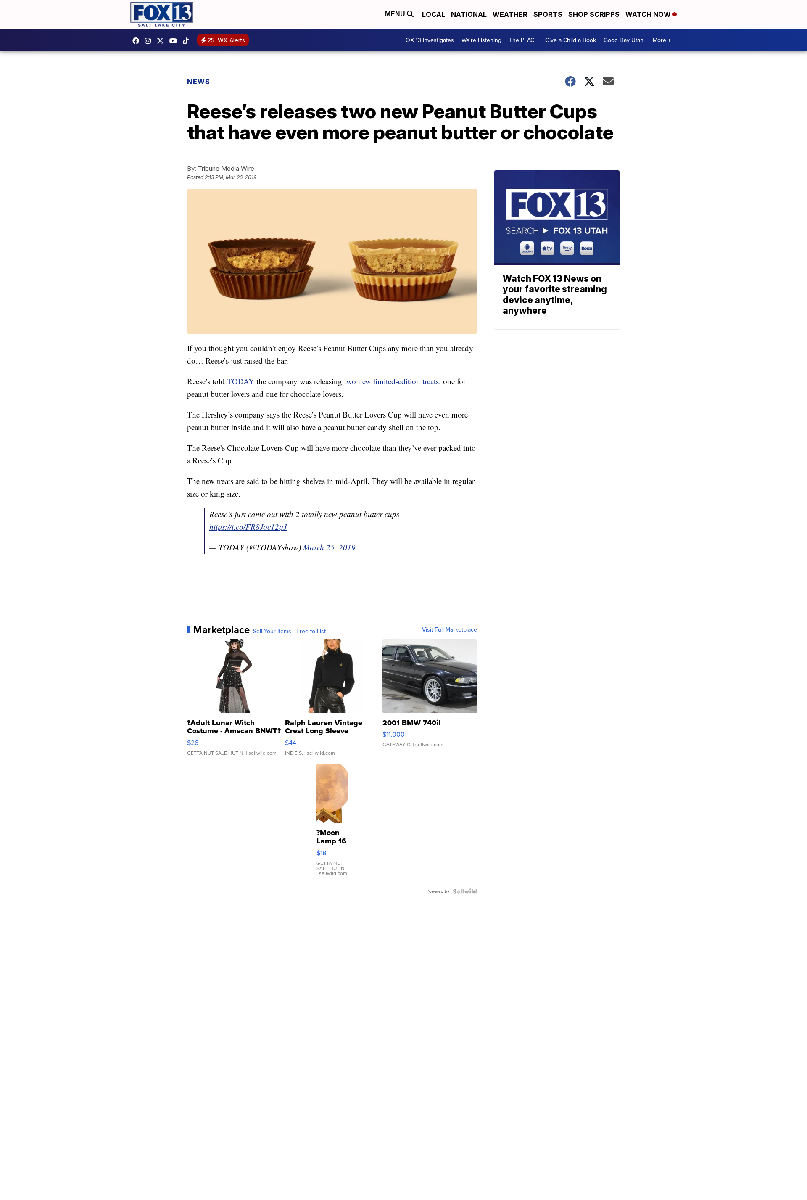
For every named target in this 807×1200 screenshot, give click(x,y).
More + (662, 40)
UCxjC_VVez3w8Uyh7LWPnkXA (175, 40)
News (198, 81)
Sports (547, 14)
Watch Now (648, 14)
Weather (510, 14)
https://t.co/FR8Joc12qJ (248, 526)
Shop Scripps (594, 14)
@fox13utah (188, 40)
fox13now (150, 40)
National (469, 14)
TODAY (240, 381)
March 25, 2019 (329, 547)
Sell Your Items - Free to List (289, 631)
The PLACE (523, 40)
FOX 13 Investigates (428, 40)
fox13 (162, 40)
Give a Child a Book (570, 40)
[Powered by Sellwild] (465, 891)
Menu (396, 14)
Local (433, 14)
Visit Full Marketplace (449, 630)
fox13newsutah (137, 40)
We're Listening (481, 40)
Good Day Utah (623, 40)
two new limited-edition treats (391, 381)
